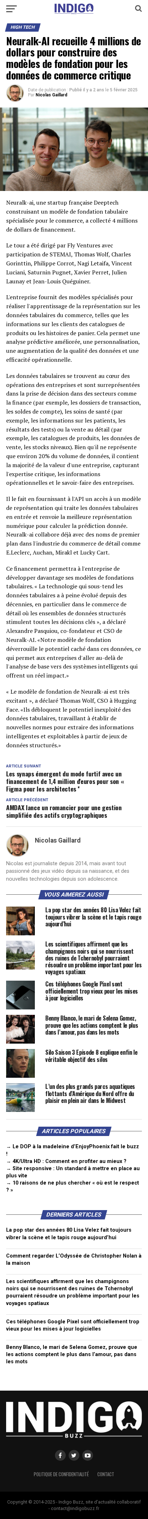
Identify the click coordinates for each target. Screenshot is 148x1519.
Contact (105, 1474)
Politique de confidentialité (61, 1474)
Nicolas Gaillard (51, 94)
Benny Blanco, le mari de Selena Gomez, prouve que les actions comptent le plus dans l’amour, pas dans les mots (71, 1354)
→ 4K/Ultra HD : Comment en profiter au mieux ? (66, 1161)
